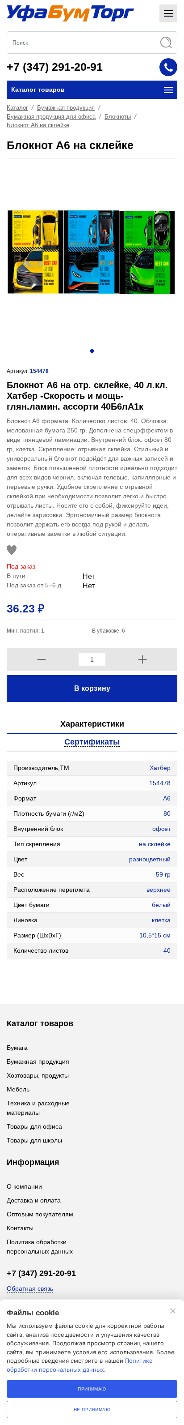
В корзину (92, 688)
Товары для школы (34, 1140)
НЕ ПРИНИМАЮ (92, 1409)
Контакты (20, 1228)
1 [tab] (92, 351)
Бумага (17, 1047)
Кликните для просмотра (43, 976)
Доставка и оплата (34, 1200)
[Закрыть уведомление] (173, 1311)
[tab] (92, 724)
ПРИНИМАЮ (92, 1388)
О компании (24, 1186)
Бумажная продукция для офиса (51, 116)
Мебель (18, 1089)
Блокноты (118, 116)
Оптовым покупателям (40, 1214)
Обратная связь (30, 1288)
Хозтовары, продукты (38, 1075)
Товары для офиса (34, 1126)
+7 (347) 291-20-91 (55, 66)
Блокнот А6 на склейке (38, 125)
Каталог (17, 107)
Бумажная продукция (66, 107)
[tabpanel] (92, 252)
